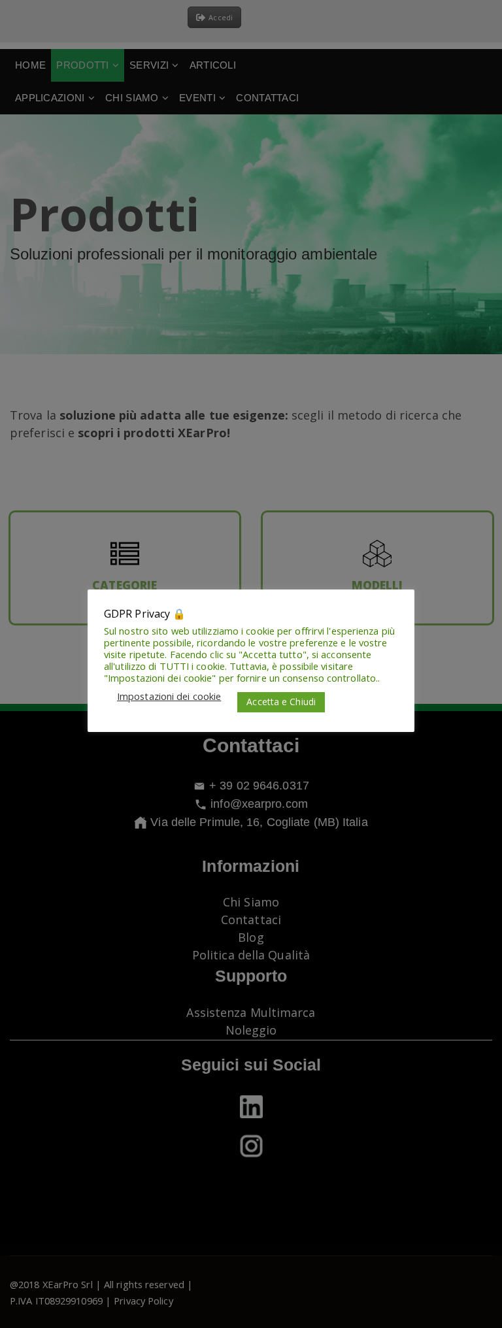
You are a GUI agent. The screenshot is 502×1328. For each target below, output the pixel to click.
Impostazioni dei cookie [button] (169, 696)
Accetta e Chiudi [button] (281, 701)
